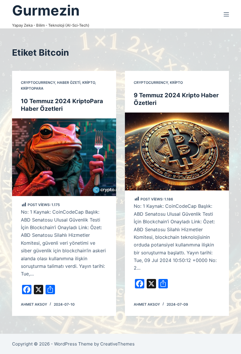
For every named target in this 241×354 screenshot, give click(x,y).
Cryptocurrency (38, 82)
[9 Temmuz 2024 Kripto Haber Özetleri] (177, 151)
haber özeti (68, 82)
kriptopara (32, 88)
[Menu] (226, 14)
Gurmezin (46, 10)
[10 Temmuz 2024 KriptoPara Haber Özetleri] (64, 157)
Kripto (88, 82)
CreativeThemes (117, 344)
